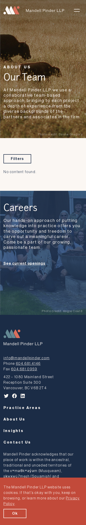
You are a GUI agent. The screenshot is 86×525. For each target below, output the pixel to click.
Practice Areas (22, 408)
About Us (17, 67)
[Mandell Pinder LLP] (33, 10)
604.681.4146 (28, 363)
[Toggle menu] (77, 10)
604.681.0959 (24, 369)
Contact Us (17, 442)
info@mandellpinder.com (26, 358)
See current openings (24, 263)
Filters (17, 159)
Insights (13, 431)
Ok (15, 513)
